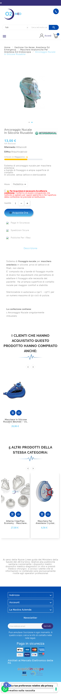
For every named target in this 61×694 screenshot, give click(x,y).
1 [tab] (29, 122)
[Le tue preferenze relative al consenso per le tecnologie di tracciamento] (56, 689)
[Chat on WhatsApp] (5, 691)
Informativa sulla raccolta (19, 690)
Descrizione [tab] (30, 248)
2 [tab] (31, 122)
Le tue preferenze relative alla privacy (32, 685)
